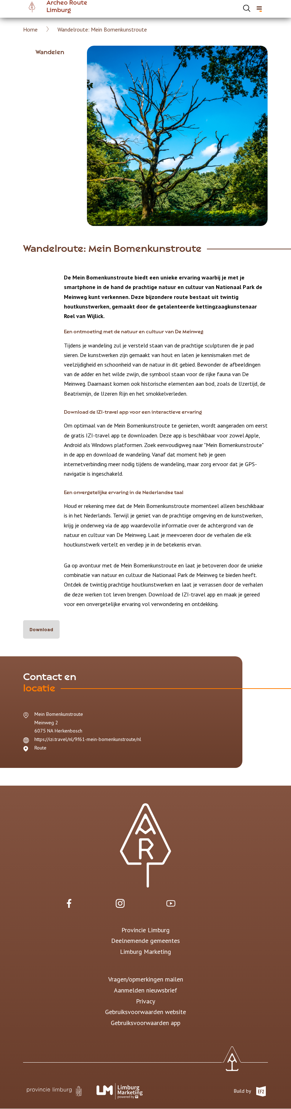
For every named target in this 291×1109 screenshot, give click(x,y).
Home (30, 29)
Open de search (246, 8)
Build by (243, 1090)
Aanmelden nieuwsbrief (145, 990)
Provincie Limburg (145, 930)
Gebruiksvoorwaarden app (145, 1023)
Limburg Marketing (145, 951)
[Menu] (259, 9)
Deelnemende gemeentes (145, 941)
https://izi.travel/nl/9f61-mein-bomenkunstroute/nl (87, 739)
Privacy (145, 1001)
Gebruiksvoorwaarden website (145, 1012)
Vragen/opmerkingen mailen (145, 979)
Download (41, 629)
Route (40, 748)
